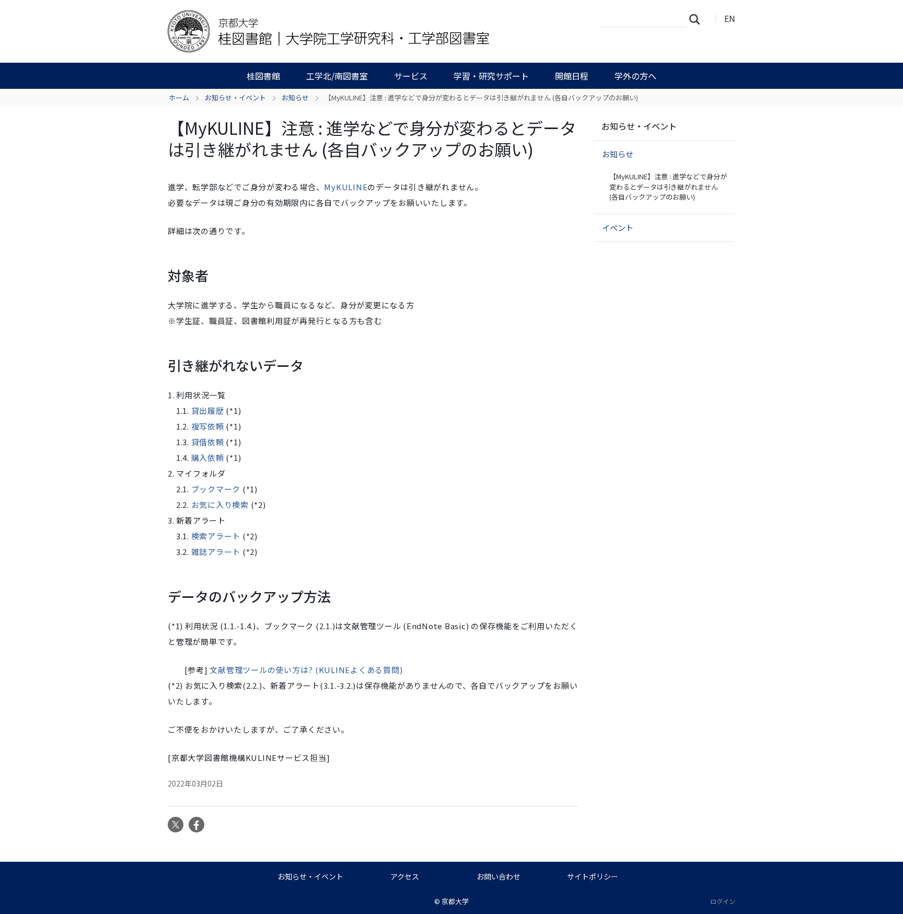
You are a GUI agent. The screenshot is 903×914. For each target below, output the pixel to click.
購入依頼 (207, 457)
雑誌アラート (216, 551)
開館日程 (571, 76)
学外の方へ (635, 76)
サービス (410, 76)
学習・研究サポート (491, 76)
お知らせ (295, 97)
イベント (617, 227)
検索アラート (216, 535)
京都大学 (455, 901)
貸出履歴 (207, 410)
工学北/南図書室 (337, 76)
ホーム (179, 97)
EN (729, 18)
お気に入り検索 (220, 504)
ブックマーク (216, 488)
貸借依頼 (207, 441)
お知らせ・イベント (235, 97)
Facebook (196, 824)
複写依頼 (207, 426)
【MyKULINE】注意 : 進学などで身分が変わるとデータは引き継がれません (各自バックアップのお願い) (668, 186)
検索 (698, 18)
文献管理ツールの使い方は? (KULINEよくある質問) (306, 669)
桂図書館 (263, 76)
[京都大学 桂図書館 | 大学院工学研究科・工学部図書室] (335, 31)
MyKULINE (345, 186)
